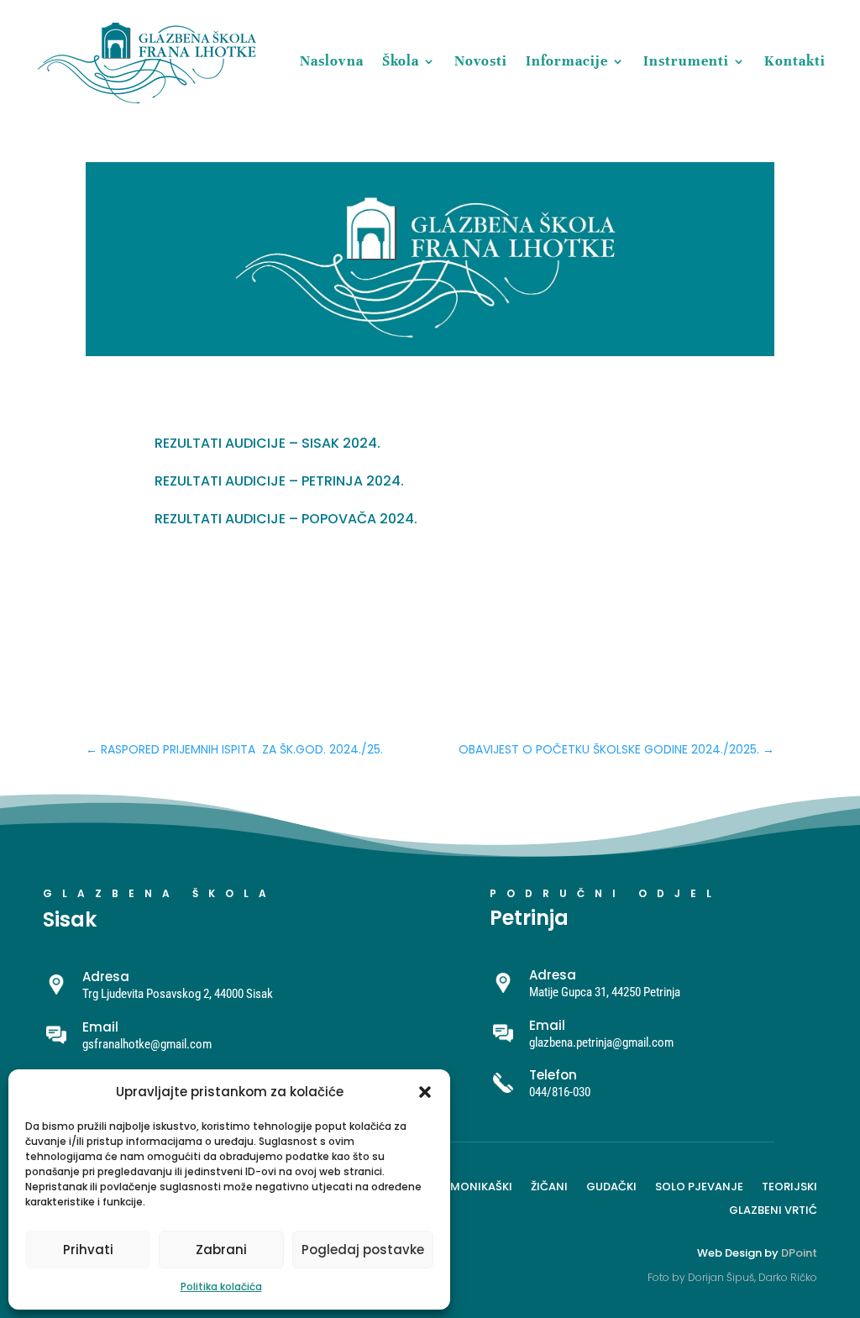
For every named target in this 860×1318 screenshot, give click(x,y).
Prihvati (88, 1249)
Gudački (611, 1185)
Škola (400, 61)
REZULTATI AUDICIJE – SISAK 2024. (267, 443)
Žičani (549, 1185)
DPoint (799, 1253)
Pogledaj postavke (363, 1249)
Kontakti (795, 61)
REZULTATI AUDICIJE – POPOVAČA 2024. (286, 518)
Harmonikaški (470, 1185)
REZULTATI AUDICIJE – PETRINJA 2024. (279, 481)
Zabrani (221, 1249)
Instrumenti (686, 61)
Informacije (567, 61)
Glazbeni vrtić (773, 1209)
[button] (425, 1092)
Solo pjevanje (699, 1185)
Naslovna (332, 61)
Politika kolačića (221, 1286)
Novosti (480, 61)
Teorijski (789, 1185)
